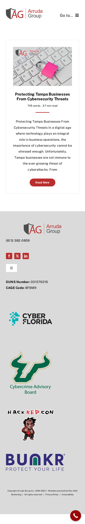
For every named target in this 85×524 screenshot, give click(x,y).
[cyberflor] (30, 295)
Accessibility (68, 494)
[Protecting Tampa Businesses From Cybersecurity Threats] (42, 50)
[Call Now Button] (75, 515)
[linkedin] (26, 256)
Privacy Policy (52, 494)
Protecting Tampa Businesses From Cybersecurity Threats (42, 96)
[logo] (35, 455)
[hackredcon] (30, 402)
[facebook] (9, 256)
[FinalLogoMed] (24, 9)
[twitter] (17, 256)
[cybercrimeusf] (30, 349)
